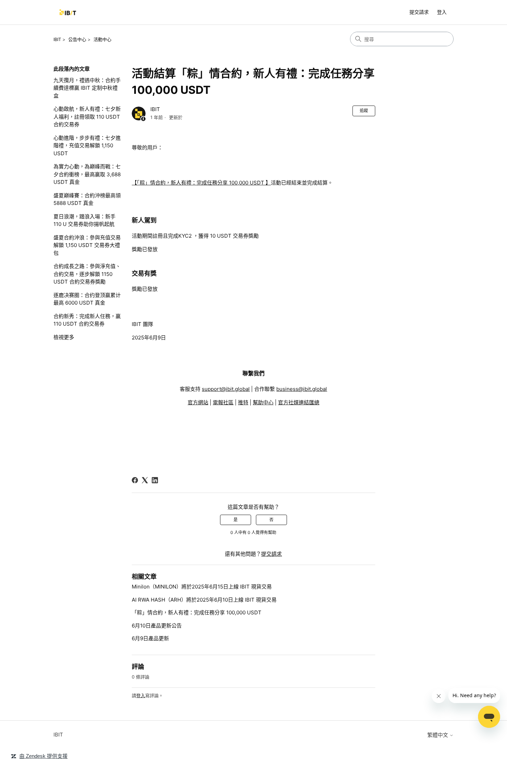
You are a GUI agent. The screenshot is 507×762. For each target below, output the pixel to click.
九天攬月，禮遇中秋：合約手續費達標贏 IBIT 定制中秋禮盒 (87, 88)
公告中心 (77, 39)
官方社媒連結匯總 (298, 402)
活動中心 (102, 39)
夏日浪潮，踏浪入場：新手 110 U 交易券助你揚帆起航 (84, 220)
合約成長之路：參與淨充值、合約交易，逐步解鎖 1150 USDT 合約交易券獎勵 (87, 274)
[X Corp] (145, 480)
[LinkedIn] (155, 480)
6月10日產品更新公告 (157, 625)
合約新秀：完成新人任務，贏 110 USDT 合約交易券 (87, 320)
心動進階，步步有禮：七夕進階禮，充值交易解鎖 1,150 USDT (87, 146)
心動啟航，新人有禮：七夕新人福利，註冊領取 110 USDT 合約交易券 (87, 117)
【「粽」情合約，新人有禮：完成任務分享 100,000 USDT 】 (201, 182)
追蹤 (364, 110)
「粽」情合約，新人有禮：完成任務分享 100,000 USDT (196, 612)
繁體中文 (438, 735)
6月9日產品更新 (150, 638)
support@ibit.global (226, 389)
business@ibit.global (301, 389)
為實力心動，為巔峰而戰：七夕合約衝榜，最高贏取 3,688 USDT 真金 (87, 174)
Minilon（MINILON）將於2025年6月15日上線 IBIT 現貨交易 (202, 586)
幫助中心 (263, 402)
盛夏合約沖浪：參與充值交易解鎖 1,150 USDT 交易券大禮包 (87, 245)
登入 (140, 695)
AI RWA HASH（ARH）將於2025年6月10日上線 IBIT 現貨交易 (204, 599)
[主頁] (67, 12)
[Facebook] (135, 480)
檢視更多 (63, 337)
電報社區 (223, 402)
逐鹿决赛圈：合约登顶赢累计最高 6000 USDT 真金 (87, 299)
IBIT (57, 39)
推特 (243, 402)
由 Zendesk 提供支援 (43, 756)
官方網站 (198, 402)
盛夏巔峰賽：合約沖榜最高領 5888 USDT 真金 (87, 199)
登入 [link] (442, 12)
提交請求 (419, 12)
